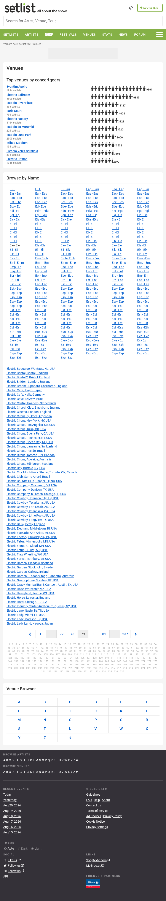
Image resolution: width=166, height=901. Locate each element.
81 (104, 634)
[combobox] (83, 21)
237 (125, 634)
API (5, 876)
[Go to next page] (136, 634)
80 (94, 634)
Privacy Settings (97, 827)
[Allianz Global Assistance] (93, 883)
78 (72, 634)
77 (62, 634)
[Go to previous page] (30, 634)
